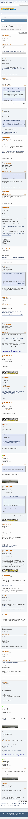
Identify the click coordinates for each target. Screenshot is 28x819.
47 (14, 805)
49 (17, 805)
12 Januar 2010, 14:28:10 (6, 634)
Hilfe (7, 813)
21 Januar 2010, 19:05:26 (6, 714)
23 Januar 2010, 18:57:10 (6, 788)
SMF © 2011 (14, 814)
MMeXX (5, 110)
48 (15, 805)
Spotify (9, 133)
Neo (4, 628)
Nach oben (3, 803)
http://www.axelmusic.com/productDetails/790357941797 (13, 675)
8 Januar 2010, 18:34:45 (6, 578)
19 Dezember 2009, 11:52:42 (6, 44)
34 (22, 803)
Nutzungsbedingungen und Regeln (15, 813)
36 (25, 803)
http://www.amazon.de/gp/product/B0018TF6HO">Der (13, 152)
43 (8, 805)
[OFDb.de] (9, 114)
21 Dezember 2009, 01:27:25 (6, 194)
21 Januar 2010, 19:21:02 (6, 740)
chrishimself (6, 137)
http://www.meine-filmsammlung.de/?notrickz (10, 74)
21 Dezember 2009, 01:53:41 (6, 218)
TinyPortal (3, 813)
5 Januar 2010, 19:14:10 (6, 493)
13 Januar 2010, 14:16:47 (6, 660)
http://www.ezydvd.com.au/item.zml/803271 (11, 662)
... (11, 803)
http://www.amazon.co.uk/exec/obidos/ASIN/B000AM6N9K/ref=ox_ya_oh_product (13, 584)
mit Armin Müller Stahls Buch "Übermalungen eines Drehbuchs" (13, 337)
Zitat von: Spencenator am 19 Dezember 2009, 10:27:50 (13, 88)
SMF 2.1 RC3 (9, 814)
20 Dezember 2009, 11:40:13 (6, 117)
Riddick (5, 784)
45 (11, 805)
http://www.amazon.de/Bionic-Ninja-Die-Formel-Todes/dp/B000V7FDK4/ (11, 312)
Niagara (23, 564)
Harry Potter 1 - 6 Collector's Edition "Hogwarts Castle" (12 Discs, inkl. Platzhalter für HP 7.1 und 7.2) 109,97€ (13, 258)
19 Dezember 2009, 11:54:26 (6, 64)
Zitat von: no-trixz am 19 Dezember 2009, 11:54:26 (12, 120)
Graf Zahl (5, 297)
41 (6, 805)
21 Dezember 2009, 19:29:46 (6, 270)
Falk (4, 266)
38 (1, 805)
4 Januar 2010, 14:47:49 (6, 409)
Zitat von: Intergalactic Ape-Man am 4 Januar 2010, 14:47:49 (14, 466)
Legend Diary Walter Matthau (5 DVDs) (13, 750)
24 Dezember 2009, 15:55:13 (6, 332)
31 (18, 803)
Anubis (5, 614)
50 (18, 805)
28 (14, 803)
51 (19, 805)
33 (21, 803)
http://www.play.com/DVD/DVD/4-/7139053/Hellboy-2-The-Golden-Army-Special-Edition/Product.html (13, 608)
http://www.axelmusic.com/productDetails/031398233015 (13, 51)
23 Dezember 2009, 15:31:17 (6, 304)
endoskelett (6, 207)
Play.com (5, 605)
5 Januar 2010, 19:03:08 (6, 464)
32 (19, 803)
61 (22, 805)
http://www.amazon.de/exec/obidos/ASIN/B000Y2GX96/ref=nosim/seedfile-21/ (13, 234)
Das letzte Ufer (17, 564)
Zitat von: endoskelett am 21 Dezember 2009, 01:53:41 (13, 273)
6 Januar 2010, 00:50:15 (6, 535)
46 (12, 805)
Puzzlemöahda (7, 524)
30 (17, 803)
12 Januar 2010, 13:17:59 (6, 617)
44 (10, 805)
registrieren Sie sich (11, 2)
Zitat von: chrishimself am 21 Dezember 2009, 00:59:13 (13, 174)
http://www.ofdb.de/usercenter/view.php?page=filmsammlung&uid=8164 (9, 546)
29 (15, 803)
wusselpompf (6, 575)
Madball (5, 595)
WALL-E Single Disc (8, 746)
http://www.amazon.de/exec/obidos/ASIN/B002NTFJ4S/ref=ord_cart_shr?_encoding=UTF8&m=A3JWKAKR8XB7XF (14, 225)
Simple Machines (18, 814)
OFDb (4, 23)
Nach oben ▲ (23, 813)
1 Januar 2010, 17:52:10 (6, 362)
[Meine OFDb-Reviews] (3, 361)
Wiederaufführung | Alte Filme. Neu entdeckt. (10, 132)
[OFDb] (3, 214)
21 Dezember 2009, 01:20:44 (6, 171)
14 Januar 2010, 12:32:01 (6, 686)
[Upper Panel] (26, 16)
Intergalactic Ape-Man (7, 356)
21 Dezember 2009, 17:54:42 (6, 251)
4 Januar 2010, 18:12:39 (6, 431)
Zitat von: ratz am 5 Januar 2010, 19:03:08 (11, 496)
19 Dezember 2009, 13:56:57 (6, 85)
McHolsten (6, 35)
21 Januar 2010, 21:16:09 (6, 768)
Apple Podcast (4, 133)
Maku (4, 78)
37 (26, 803)
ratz (4, 455)
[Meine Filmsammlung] (3, 598)
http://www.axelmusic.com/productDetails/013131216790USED (13, 69)
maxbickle (5, 682)
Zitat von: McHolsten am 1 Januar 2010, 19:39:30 (12, 434)
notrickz (5, 58)
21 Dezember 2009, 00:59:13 (6, 140)
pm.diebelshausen (6, 163)
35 (23, 803)
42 (7, 805)
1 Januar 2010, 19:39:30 (6, 386)
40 (4, 805)
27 (12, 803)
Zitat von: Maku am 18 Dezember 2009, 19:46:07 (13, 91)
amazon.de (4, 719)
